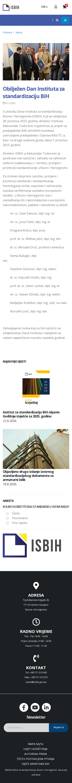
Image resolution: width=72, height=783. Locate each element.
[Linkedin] (46, 707)
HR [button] (43, 7)
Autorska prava (35, 754)
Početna (7, 32)
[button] (55, 20)
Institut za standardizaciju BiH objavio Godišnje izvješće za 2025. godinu (31, 414)
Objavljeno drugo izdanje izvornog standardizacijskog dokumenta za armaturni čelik (28, 475)
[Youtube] (35, 707)
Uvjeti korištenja (35, 749)
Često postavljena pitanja (35, 759)
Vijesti (19, 32)
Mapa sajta (35, 744)
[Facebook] (23, 707)
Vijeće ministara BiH (35, 764)
